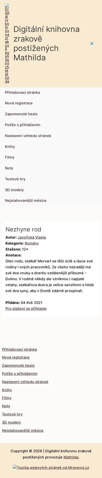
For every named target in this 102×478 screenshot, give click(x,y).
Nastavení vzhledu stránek (28, 136)
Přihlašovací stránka (22, 92)
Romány (32, 243)
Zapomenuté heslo (21, 114)
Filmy (9, 157)
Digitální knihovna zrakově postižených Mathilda (46, 43)
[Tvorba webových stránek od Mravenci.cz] (51, 466)
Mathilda (71, 457)
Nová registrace (19, 103)
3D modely (14, 190)
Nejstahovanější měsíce (26, 200)
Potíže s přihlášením (22, 125)
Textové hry (15, 179)
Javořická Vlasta (32, 237)
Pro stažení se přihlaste (26, 308)
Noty (9, 168)
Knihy (10, 146)
